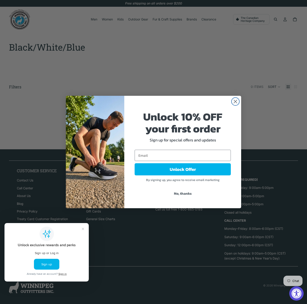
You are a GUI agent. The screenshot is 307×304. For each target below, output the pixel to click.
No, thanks (183, 193)
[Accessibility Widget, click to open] (296, 293)
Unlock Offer (183, 169)
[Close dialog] (235, 101)
